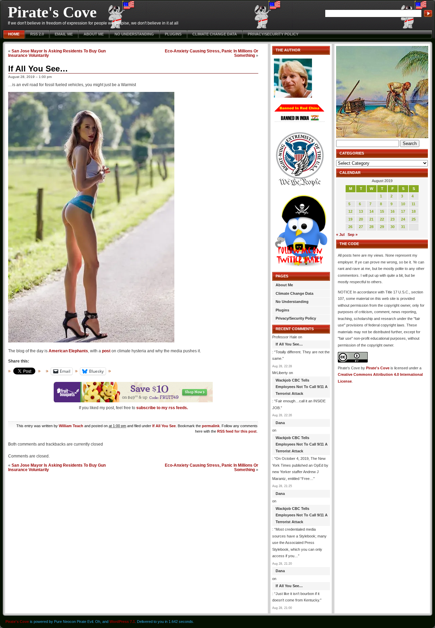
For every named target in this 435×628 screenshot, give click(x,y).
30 (392, 227)
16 (392, 211)
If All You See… (38, 68)
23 (392, 219)
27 (361, 227)
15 (382, 211)
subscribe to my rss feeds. (162, 407)
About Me (94, 34)
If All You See (164, 426)
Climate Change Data (214, 34)
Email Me (64, 34)
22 (382, 219)
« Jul (340, 234)
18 (414, 211)
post (106, 351)
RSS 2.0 (37, 34)
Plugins (173, 34)
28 (371, 227)
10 (403, 204)
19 (350, 219)
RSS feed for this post (237, 431)
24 (403, 219)
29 (382, 227)
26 (350, 227)
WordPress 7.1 (122, 621)
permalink (211, 426)
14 (371, 211)
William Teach (71, 426)
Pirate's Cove (52, 12)
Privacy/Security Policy (273, 34)
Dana (280, 423)
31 (403, 227)
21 (371, 219)
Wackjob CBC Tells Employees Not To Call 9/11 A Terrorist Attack (302, 387)
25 (414, 219)
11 (413, 204)
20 (361, 219)
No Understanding (134, 34)
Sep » (353, 234)
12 (350, 211)
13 (361, 211)
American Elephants (68, 351)
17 (403, 211)
